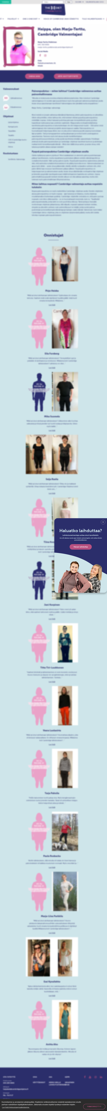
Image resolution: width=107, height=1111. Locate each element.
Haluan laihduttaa (81, 547)
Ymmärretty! (94, 1106)
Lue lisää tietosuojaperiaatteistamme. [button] (16, 1107)
